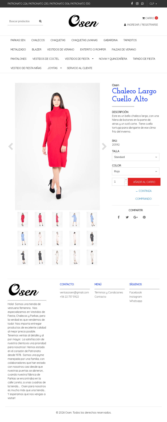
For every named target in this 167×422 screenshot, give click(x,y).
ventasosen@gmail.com (74, 292)
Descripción (120, 112)
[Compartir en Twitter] (127, 217)
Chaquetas (58, 40)
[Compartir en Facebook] (119, 217)
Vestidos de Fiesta (77, 58)
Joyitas (52, 68)
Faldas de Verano (124, 49)
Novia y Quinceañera (113, 58)
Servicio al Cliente (79, 68)
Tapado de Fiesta (144, 58)
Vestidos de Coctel (45, 58)
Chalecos (38, 40)
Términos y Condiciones (109, 292)
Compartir (136, 210)
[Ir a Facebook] (132, 3)
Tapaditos (130, 40)
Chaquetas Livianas (84, 40)
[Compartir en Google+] (136, 217)
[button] (153, 4)
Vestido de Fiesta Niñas (26, 68)
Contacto (100, 296)
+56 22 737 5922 (69, 296)
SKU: (114, 140)
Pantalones (18, 58)
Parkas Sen (18, 40)
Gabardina (111, 40)
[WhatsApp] (142, 3)
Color (116, 165)
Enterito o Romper (93, 49)
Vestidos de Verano (60, 49)
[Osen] (83, 21)
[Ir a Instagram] (137, 3)
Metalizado (18, 49)
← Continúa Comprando (143, 194)
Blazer (36, 49)
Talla (115, 151)
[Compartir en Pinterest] (144, 217)
